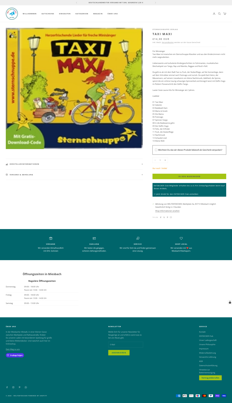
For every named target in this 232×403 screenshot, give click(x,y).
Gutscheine (48, 14)
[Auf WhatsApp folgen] (26, 387)
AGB (201, 361)
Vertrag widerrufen (210, 378)
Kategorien (82, 14)
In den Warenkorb (189, 176)
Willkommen (30, 14)
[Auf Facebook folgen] (7, 387)
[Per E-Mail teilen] (171, 217)
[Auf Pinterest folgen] (19, 387)
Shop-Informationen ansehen (167, 211)
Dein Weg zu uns (13, 349)
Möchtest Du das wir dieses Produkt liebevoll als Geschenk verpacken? (190, 150)
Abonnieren (119, 353)
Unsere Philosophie (207, 344)
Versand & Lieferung (207, 357)
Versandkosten (168, 42)
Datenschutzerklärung (208, 365)
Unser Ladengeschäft (208, 340)
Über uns (113, 14)
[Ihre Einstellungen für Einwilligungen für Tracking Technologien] (230, 302)
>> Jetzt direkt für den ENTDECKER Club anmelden (176, 194)
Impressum (204, 348)
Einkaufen (65, 14)
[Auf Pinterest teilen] (167, 217)
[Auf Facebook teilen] (161, 217)
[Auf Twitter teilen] (164, 217)
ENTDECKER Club (206, 336)
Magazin (98, 14)
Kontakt (202, 332)
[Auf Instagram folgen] (13, 387)
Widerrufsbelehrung (207, 353)
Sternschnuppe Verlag (165, 29)
